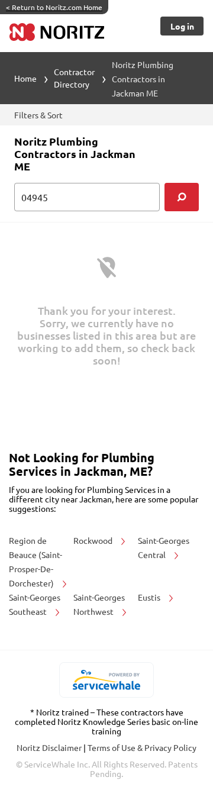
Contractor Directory (74, 77)
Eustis (150, 597)
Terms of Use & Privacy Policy (142, 747)
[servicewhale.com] (107, 680)
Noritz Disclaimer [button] (50, 747)
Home (25, 78)
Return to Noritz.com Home (54, 7)
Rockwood (93, 540)
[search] (181, 197)
